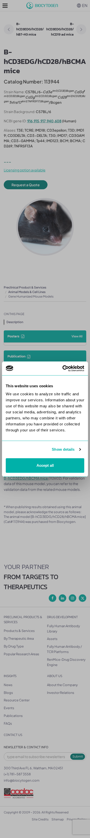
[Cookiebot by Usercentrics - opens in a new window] (63, 368)
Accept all (45, 465)
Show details (63, 449)
